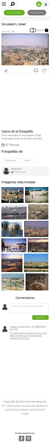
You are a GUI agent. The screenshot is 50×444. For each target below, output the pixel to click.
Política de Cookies (16, 409)
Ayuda (25, 413)
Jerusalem (11, 160)
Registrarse (36, 12)
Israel (27, 160)
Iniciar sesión (14, 12)
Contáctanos (36, 409)
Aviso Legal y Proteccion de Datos (27, 405)
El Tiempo (10, 145)
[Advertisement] (25, 102)
